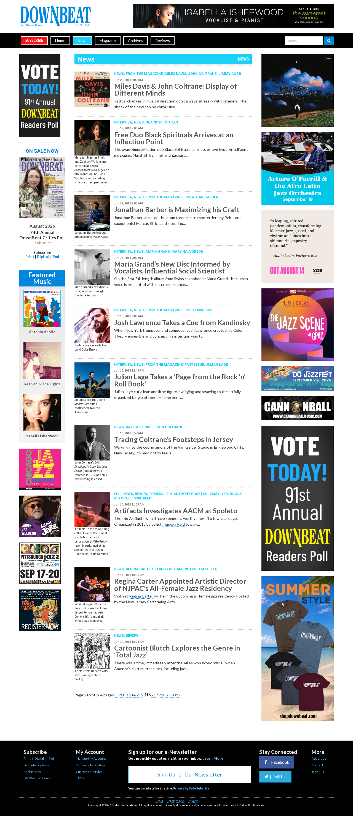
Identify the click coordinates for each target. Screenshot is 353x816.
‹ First (119, 695)
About (159, 800)
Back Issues (32, 772)
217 (154, 695)
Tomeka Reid (160, 494)
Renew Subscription (90, 765)
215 (140, 695)
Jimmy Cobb (229, 74)
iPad (55, 256)
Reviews (162, 40)
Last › (175, 695)
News (82, 40)
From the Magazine (144, 74)
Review (141, 494)
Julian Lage (217, 364)
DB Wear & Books (36, 778)
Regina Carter (139, 569)
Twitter (278, 776)
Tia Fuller (208, 569)
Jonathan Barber (201, 197)
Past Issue (194, 364)
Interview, (124, 122)
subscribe (34, 40)
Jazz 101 (318, 772)
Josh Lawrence (198, 310)
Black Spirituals (162, 122)
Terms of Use (175, 800)
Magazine (108, 40)
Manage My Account (91, 758)
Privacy (192, 800)
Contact (317, 765)
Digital (43, 256)
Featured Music (42, 278)
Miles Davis (175, 74)
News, (120, 74)
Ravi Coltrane (139, 427)
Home (60, 40)
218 (162, 695)
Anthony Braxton (190, 494)
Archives (135, 40)
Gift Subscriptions (36, 765)
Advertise (319, 758)
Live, (118, 494)
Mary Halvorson (187, 251)
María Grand (158, 251)
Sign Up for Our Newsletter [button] (189, 774)
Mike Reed (142, 498)
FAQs (80, 778)
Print (29, 256)
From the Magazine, (165, 364)
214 (132, 695)
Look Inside (42, 243)
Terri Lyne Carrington (176, 569)
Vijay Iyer (219, 494)
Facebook (278, 762)
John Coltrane (202, 74)
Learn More (212, 758)
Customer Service (89, 772)
